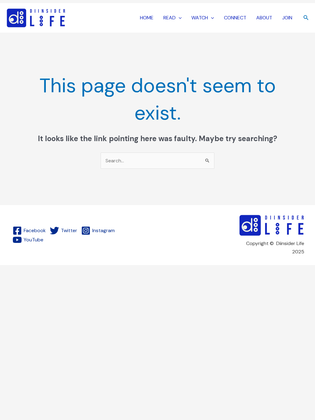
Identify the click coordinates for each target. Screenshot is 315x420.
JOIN (287, 17)
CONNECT (235, 17)
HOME (147, 17)
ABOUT (264, 17)
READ (169, 17)
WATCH (199, 17)
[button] (179, 18)
